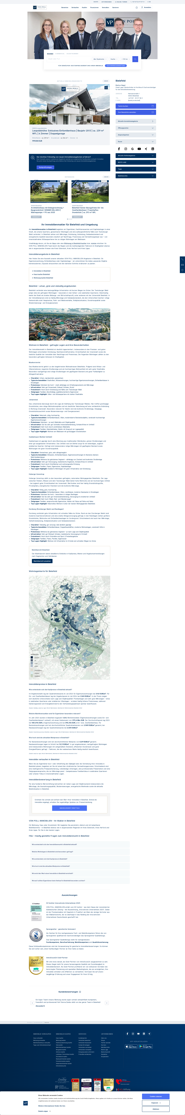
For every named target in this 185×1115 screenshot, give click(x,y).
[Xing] (146, 149)
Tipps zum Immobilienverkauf (42, 1052)
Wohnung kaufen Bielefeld (43, 278)
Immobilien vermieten (85, 1055)
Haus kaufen (59, 1045)
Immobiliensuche (61, 1073)
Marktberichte (105, 1055)
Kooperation (105, 1064)
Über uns (104, 1045)
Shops (103, 1048)
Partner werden (106, 1050)
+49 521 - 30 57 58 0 (135, 98)
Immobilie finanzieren (85, 1050)
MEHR (106, 81)
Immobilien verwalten (85, 1057)
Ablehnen (156, 1109)
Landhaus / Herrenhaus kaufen (65, 1062)
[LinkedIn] (152, 149)
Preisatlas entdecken (85, 1062)
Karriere (103, 1052)
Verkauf (72, 764)
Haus (54, 243)
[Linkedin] (144, 1041)
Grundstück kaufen (61, 1064)
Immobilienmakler (38, 1030)
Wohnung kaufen (61, 1048)
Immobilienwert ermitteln (69, 808)
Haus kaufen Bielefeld (42, 274)
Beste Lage (104, 1057)
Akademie (104, 1062)
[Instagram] (125, 149)
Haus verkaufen (38, 1045)
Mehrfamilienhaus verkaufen (41, 1050)
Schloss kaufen (60, 1059)
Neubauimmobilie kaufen (63, 1066)
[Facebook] (119, 149)
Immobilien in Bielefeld (42, 271)
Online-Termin (122, 2)
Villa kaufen (59, 1052)
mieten (93, 243)
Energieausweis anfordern (86, 1059)
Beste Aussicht (105, 1059)
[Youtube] (139, 149)
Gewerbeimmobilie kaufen (64, 1071)
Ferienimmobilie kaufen (63, 1068)
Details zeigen (43, 1111)
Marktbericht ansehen (42, 561)
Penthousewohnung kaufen (64, 1050)
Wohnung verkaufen (39, 1048)
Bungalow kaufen (61, 1057)
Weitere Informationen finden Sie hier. (52, 1106)
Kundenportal (83, 1045)
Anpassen (154, 1103)
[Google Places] (132, 149)
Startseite (29, 1030)
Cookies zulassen (156, 1096)
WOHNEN (50, 53)
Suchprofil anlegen (45, 167)
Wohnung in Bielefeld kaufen (75, 243)
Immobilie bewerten (84, 1048)
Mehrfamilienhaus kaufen (63, 1055)
